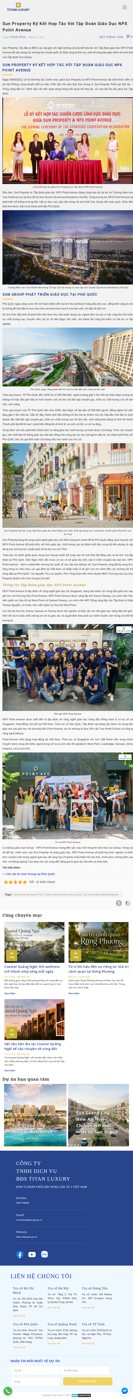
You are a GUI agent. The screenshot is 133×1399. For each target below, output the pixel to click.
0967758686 (22, 1203)
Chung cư (18, 1138)
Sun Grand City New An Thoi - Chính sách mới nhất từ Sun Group (47, 894)
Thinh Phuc (18, 37)
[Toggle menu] (125, 7)
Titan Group (57, 1395)
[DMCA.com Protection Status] (81, 1395)
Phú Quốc (32, 1138)
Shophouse (83, 1138)
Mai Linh (72, 977)
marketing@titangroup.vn (29, 1220)
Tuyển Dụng (84, 977)
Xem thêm (9, 993)
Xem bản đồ (19, 1315)
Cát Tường (9, 977)
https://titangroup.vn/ (26, 1237)
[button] (126, 1115)
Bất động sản (111, 37)
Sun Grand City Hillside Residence (101, 894)
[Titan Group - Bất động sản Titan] (18, 6)
